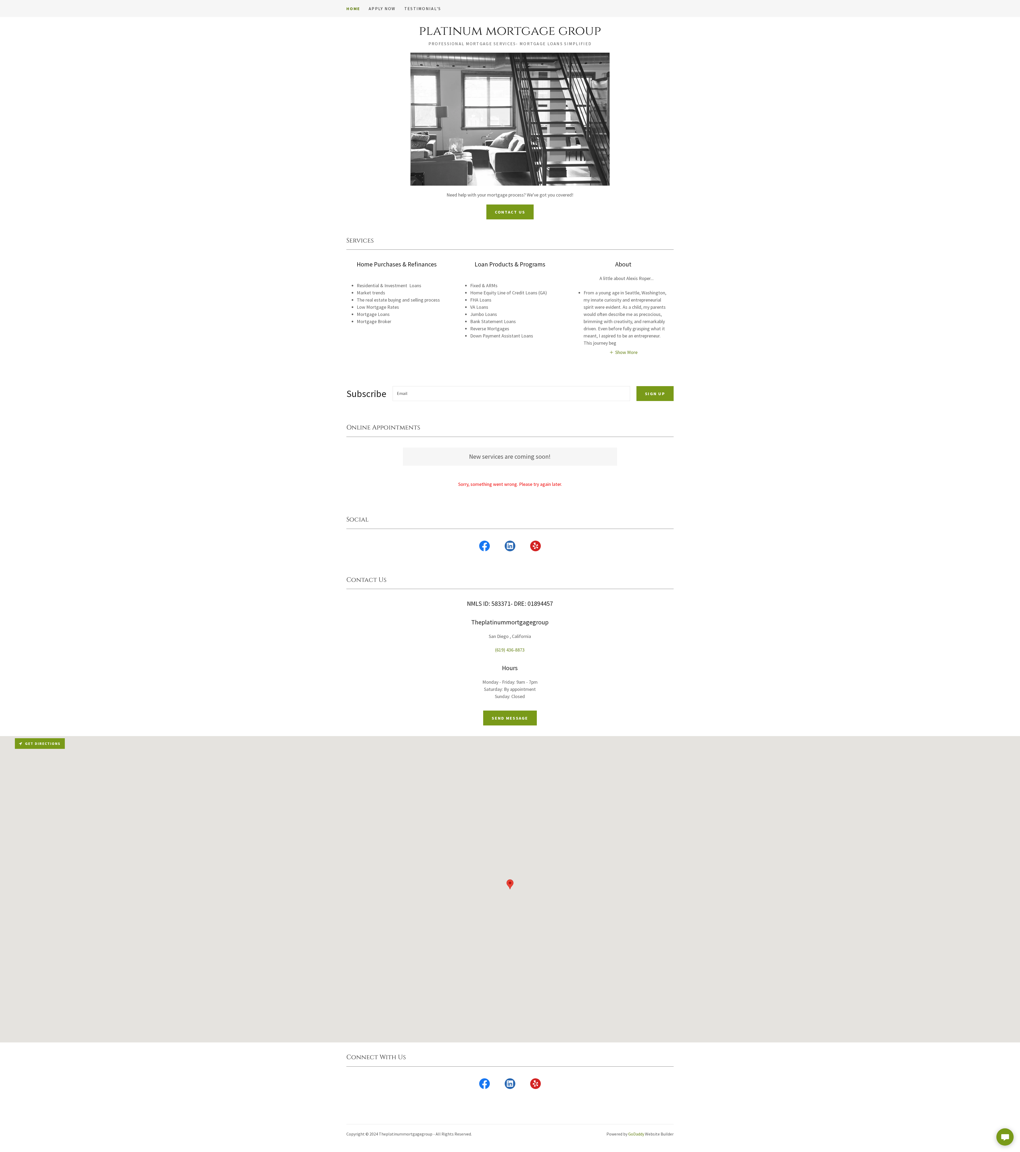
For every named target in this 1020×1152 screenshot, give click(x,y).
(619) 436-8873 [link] (510, 650)
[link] (510, 33)
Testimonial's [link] (422, 8)
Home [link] (353, 8)
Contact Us (510, 212)
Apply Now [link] (382, 8)
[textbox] (511, 393)
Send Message (510, 718)
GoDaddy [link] (636, 1134)
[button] (623, 352)
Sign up (655, 393)
